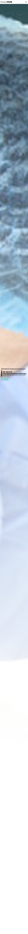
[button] (26, 2)
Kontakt (5, 379)
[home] (6, 2)
